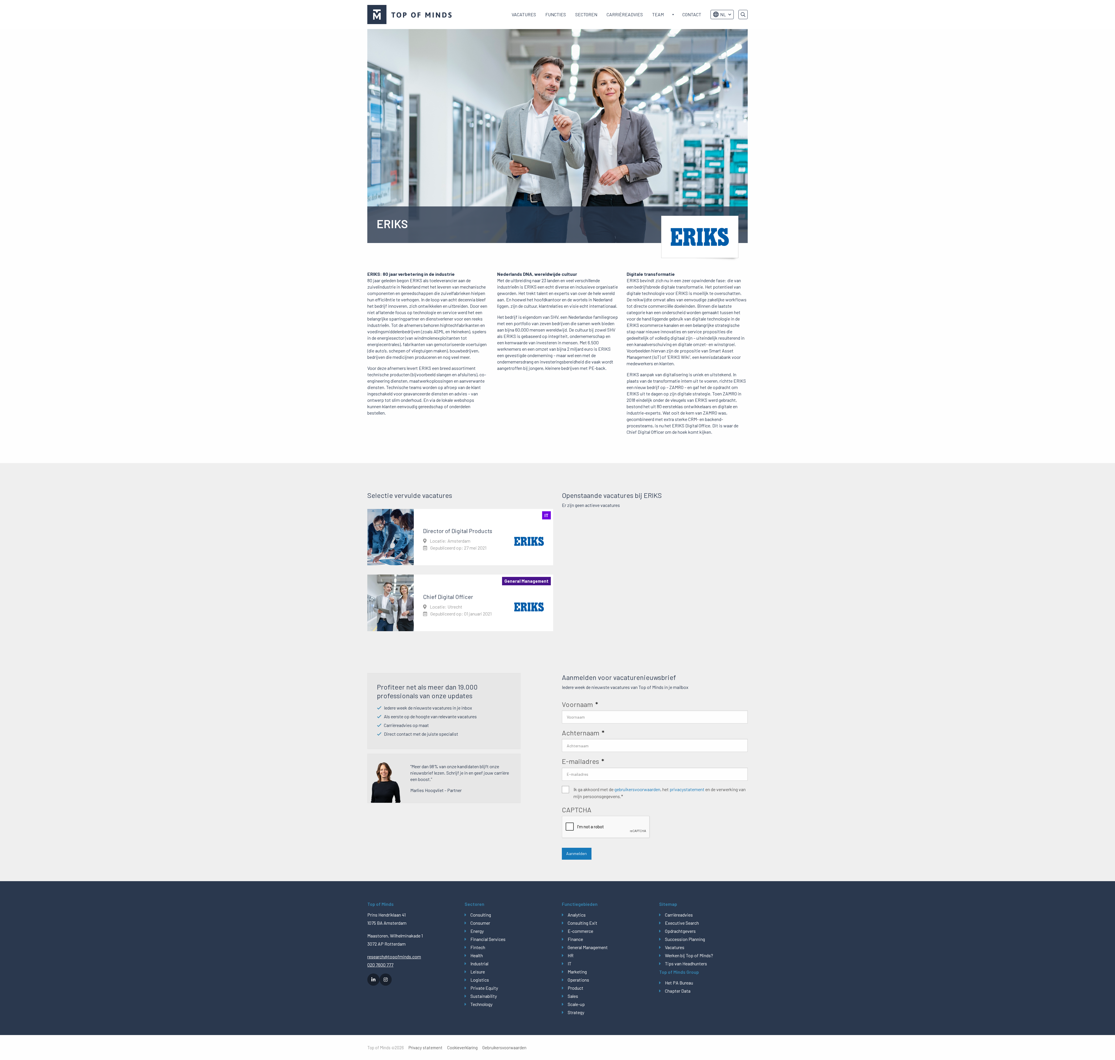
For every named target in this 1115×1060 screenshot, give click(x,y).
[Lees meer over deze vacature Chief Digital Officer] (460, 603)
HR (570, 955)
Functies (555, 14)
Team (658, 14)
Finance (575, 939)
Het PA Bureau (679, 982)
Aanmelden (576, 853)
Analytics (577, 914)
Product (575, 988)
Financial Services (488, 939)
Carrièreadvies (625, 14)
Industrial (479, 963)
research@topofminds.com (394, 956)
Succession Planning (685, 939)
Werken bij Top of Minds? (689, 955)
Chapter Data (677, 991)
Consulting (480, 914)
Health (476, 955)
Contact (691, 14)
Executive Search (682, 923)
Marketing (577, 971)
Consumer (480, 923)
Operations (578, 979)
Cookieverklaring (462, 1047)
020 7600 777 (380, 964)
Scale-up (576, 1004)
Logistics (479, 979)
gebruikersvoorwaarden (637, 789)
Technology (481, 1004)
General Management (588, 947)
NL (723, 14)
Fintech (477, 947)
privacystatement (687, 789)
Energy (477, 931)
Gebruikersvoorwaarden (504, 1047)
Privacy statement (426, 1047)
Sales (573, 996)
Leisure (477, 971)
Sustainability (483, 996)
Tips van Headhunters (686, 963)
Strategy (576, 1012)
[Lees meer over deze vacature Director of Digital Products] (460, 537)
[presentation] (606, 827)
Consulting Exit (582, 923)
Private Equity (484, 988)
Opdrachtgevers (680, 931)
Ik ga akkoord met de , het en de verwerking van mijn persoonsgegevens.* (659, 793)
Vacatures (524, 14)
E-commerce (580, 931)
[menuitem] (524, 14)
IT (569, 963)
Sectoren (586, 14)
